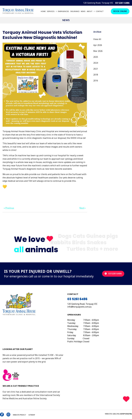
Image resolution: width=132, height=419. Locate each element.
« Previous (9, 208)
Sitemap (31, 415)
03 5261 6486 (122, 2)
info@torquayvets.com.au (79, 306)
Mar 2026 (97, 51)
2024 (95, 62)
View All (97, 39)
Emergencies (63, 11)
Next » (82, 208)
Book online (120, 11)
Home (43, 11)
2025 (95, 57)
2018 (95, 74)
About (89, 11)
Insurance (75, 11)
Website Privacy (19, 415)
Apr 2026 (97, 45)
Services (51, 11)
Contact (100, 11)
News (83, 11)
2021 (95, 68)
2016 (95, 80)
